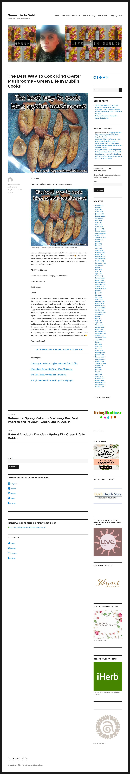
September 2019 (100, 363)
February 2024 (100, 252)
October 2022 (99, 286)
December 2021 (100, 306)
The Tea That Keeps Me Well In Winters (48, 375)
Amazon (13, 489)
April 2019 (98, 374)
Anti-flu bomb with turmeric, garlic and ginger (52, 380)
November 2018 (100, 385)
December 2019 (100, 357)
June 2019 (98, 370)
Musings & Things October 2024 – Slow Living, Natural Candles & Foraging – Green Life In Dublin (108, 141)
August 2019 (99, 365)
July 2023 (98, 267)
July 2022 (98, 291)
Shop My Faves (116, 16)
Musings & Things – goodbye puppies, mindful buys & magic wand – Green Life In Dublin (108, 112)
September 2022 (100, 289)
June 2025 (98, 220)
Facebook (12, 503)
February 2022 (100, 301)
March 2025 (99, 227)
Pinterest (13, 494)
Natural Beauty (89, 16)
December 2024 (100, 231)
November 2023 (100, 259)
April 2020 (98, 348)
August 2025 (99, 218)
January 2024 (99, 254)
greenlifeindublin (14, 184)
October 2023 (99, 261)
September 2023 (100, 263)
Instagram (13, 484)
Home (56, 16)
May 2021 (98, 321)
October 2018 (99, 387)
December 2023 (100, 257)
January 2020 (99, 355)
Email (10, 458)
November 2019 (100, 359)
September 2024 (100, 237)
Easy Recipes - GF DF (15, 190)
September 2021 (100, 312)
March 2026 (99, 212)
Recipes (10, 192)
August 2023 (99, 265)
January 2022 (99, 303)
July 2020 (98, 342)
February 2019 (100, 378)
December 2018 (100, 382)
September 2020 (100, 338)
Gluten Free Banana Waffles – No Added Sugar (52, 369)
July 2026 (98, 207)
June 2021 (98, 318)
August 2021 (99, 314)
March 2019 (99, 376)
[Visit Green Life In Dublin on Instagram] (95, 78)
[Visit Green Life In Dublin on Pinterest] (100, 78)
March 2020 (99, 350)
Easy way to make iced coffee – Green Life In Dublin (54, 363)
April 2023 (98, 274)
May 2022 (98, 295)
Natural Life (102, 16)
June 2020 (98, 344)
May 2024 (98, 246)
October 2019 (99, 361)
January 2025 (99, 229)
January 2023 (99, 280)
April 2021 (98, 323)
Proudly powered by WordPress (33, 765)
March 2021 (99, 325)
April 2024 (98, 248)
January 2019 (99, 380)
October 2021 (99, 310)
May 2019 (98, 372)
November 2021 (100, 308)
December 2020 (100, 331)
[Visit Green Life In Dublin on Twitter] (104, 78)
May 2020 (98, 346)
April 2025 (98, 225)
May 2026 (98, 210)
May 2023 (98, 271)
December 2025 (100, 216)
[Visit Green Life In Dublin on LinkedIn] (107, 78)
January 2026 (99, 214)
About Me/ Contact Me (71, 16)
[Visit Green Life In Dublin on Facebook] (97, 78)
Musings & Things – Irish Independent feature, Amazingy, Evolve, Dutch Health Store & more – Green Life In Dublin (108, 152)
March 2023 (99, 276)
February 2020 (100, 353)
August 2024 (99, 239)
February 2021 (99, 327)
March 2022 (99, 299)
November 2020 (100, 333)
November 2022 (100, 284)
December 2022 (100, 282)
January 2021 (99, 329)
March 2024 (99, 250)
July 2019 (98, 368)
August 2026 (99, 205)
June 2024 (98, 244)
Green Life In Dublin (22, 15)
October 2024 (99, 235)
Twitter (12, 498)
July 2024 (98, 242)
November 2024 (100, 233)
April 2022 (98, 297)
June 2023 (98, 269)
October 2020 (99, 336)
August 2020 (99, 340)
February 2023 (100, 278)
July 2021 (98, 316)
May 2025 (98, 222)
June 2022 (98, 293)
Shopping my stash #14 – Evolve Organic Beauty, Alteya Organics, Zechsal (108, 135)
